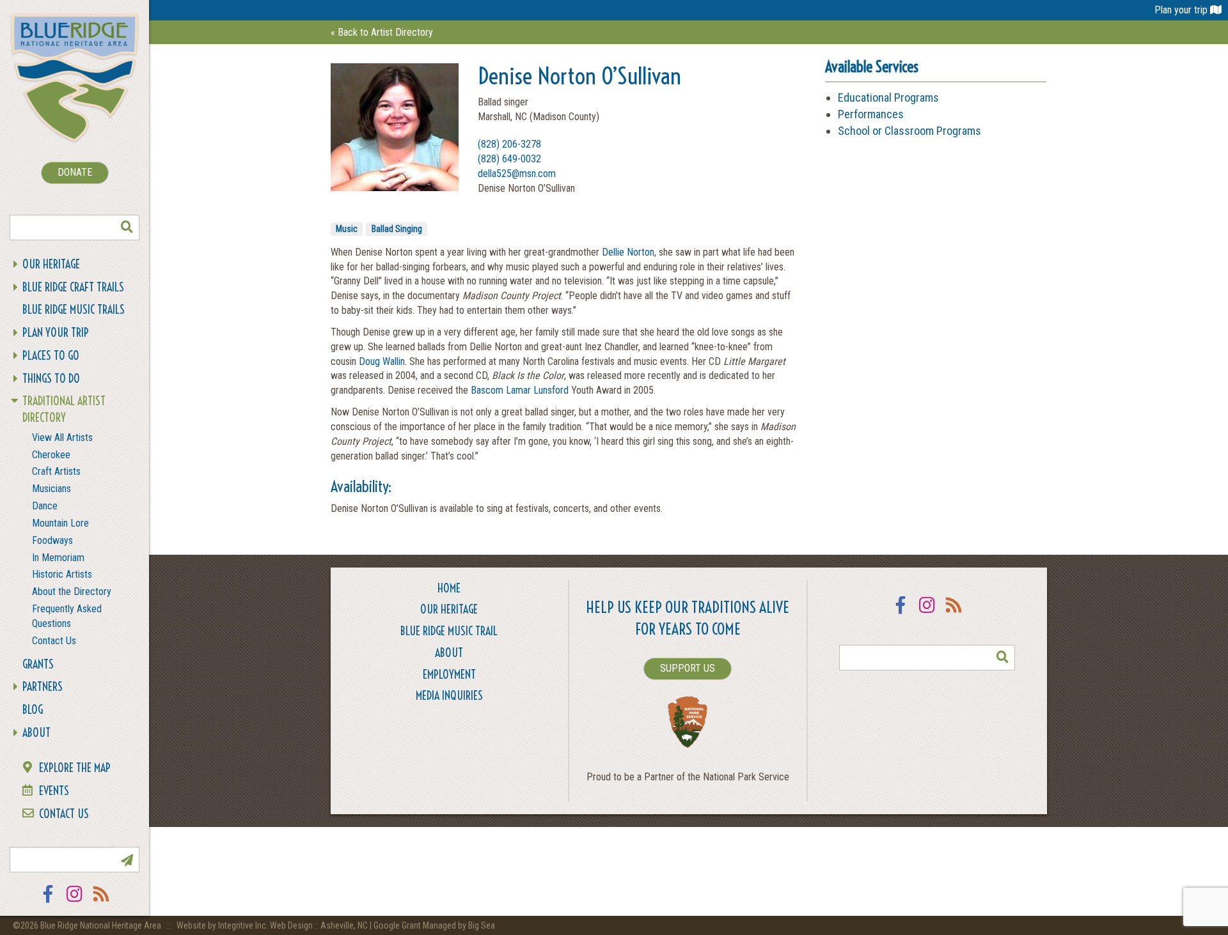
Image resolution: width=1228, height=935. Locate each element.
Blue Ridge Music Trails (73, 309)
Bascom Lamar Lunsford (520, 390)
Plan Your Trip (55, 332)
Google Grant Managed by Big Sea (434, 925)
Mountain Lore (60, 523)
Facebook (48, 902)
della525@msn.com (517, 173)
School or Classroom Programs (909, 130)
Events (54, 791)
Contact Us (54, 641)
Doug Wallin (382, 361)
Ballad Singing (397, 229)
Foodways (52, 540)
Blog (32, 709)
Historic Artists (62, 574)
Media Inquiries (449, 695)
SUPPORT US (687, 668)
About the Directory (71, 591)
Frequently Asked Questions (67, 616)
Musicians (51, 489)
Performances (871, 114)
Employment (449, 674)
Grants (38, 664)
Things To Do (51, 378)
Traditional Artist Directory (64, 409)
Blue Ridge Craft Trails (73, 287)
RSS (102, 902)
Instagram (75, 902)
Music (347, 229)
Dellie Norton (628, 252)
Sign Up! (126, 859)
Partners (42, 686)
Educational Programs (888, 97)
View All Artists (62, 437)
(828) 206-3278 (509, 144)
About (36, 732)
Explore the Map (75, 768)
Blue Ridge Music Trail (449, 631)
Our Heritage (51, 264)
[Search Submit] (126, 227)
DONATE (75, 172)
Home (448, 588)
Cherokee (51, 455)
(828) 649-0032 (509, 159)
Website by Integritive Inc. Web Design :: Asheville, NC (273, 925)
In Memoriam (58, 558)
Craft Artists (56, 471)
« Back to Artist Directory (382, 32)
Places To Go (50, 355)
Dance (45, 506)
